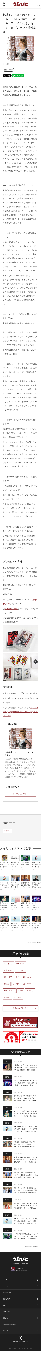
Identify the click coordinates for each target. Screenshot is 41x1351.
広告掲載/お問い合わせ (9, 1324)
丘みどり (30, 990)
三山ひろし (20, 970)
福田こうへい (9, 990)
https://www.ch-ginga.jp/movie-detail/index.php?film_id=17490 (20, 712)
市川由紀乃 (8, 977)
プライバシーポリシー (9, 1331)
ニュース (6, 1286)
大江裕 (20, 990)
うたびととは (6, 1312)
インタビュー (7, 1292)
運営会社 (5, 1318)
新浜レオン (27, 977)
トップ (5, 1280)
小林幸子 (7, 831)
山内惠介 (16, 984)
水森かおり (8, 970)
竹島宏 (6, 984)
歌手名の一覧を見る (20, 1008)
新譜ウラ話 (8, 70)
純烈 (18, 977)
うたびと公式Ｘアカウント (20, 1341)
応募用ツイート (11, 609)
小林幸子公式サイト (20, 794)
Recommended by (32, 942)
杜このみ (18, 997)
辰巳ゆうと (20, 964)
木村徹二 (7, 997)
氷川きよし (8, 964)
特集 (4, 1305)
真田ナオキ (27, 984)
